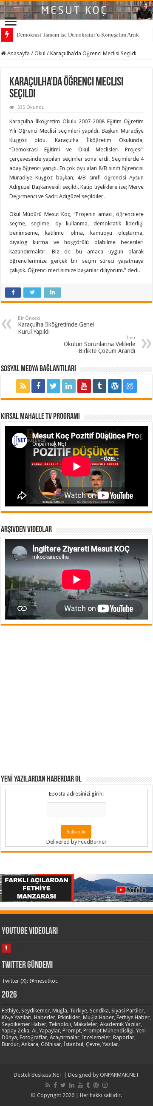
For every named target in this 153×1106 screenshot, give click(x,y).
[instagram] (130, 386)
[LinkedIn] (69, 386)
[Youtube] (84, 386)
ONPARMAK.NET (119, 1075)
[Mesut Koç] (76, 10)
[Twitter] (53, 386)
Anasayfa (18, 53)
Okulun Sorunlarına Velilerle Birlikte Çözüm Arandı (99, 344)
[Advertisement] (76, 699)
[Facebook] (38, 386)
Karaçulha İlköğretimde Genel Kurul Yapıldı (56, 325)
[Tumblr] (99, 386)
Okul (39, 53)
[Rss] (23, 386)
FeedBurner (92, 842)
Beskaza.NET (46, 1075)
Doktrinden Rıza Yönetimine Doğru (58, 34)
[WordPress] (115, 386)
